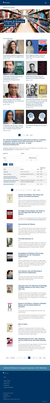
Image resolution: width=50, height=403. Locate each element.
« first (7, 358)
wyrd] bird (6, 171)
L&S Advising (6, 385)
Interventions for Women (26, 224)
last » (31, 135)
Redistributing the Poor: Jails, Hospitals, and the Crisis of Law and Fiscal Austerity (32, 339)
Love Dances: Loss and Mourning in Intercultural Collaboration (30, 271)
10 (34, 358)
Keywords (5, 153)
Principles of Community (8, 387)
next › (27, 135)
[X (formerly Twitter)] (4, 375)
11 (37, 358)
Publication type (32, 157)
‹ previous (12, 358)
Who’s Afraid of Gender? (9, 184)
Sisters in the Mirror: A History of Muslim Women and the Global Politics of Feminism (32, 305)
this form (22, 143)
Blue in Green (22, 324)
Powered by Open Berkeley (8, 393)
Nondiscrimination (6, 396)
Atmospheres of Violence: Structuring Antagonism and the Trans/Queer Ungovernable (30, 254)
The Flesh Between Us (25, 239)
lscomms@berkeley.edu (11, 144)
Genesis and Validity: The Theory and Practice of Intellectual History (30, 195)
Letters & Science (9, 7)
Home (5, 377)
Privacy (4, 397)
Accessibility (5, 394)
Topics (4, 157)
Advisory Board (6, 382)
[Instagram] (8, 375)
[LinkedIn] (6, 375)
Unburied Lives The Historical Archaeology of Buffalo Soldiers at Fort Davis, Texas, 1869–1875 (32, 287)
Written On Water (7, 174)
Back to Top (45, 401)
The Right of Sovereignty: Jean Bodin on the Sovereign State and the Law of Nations (31, 212)
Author (22, 153)
